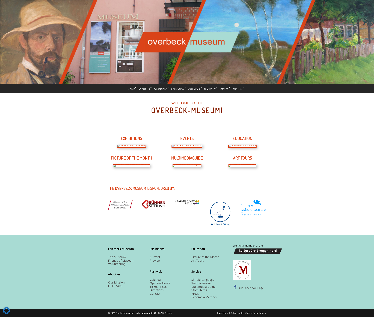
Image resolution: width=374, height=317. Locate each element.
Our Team (115, 286)
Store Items (199, 290)
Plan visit (209, 89)
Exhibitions (160, 89)
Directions (157, 290)
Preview (155, 260)
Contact (155, 294)
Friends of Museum (121, 260)
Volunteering (116, 264)
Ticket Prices (158, 287)
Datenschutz (237, 313)
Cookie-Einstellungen (255, 313)
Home (131, 89)
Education (177, 89)
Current (155, 257)
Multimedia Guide (203, 287)
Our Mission (116, 282)
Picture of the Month (205, 257)
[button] (6, 310)
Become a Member (204, 297)
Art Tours (197, 260)
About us (144, 89)
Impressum (222, 313)
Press (195, 294)
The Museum (117, 257)
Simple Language (202, 280)
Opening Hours (160, 283)
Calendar (194, 89)
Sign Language (201, 283)
